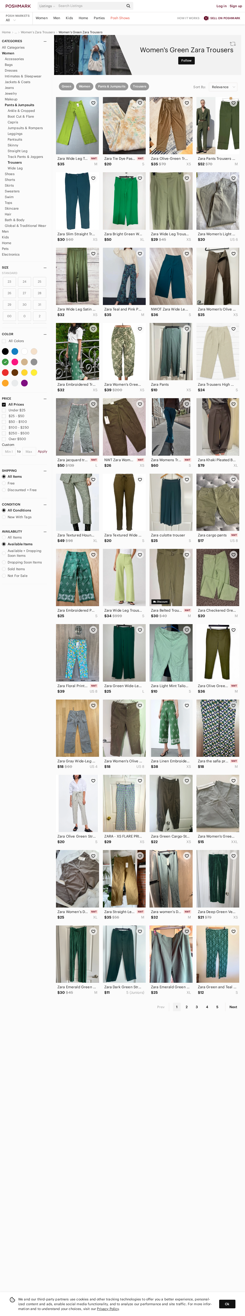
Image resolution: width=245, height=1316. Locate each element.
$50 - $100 (18, 422)
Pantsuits (15, 139)
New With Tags (20, 517)
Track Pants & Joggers (25, 157)
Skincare (12, 208)
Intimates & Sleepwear (23, 76)
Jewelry (11, 93)
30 (24, 305)
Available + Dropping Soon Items (24, 553)
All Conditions (19, 510)
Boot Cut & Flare (21, 116)
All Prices (16, 404)
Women (42, 18)
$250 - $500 (19, 433)
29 (9, 305)
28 (39, 293)
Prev (161, 1007)
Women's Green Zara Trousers (80, 32)
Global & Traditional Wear (25, 226)
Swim (9, 197)
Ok (227, 1304)
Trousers (15, 162)
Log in (222, 6)
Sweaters (12, 191)
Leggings (15, 134)
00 (9, 316)
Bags (9, 65)
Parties (99, 18)
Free (11, 483)
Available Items (20, 544)
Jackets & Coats (17, 82)
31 (39, 305)
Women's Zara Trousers (38, 32)
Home (83, 18)
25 (39, 282)
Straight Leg (18, 151)
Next (233, 1007)
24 (24, 282)
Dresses (11, 70)
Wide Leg (15, 168)
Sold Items (16, 569)
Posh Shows (120, 18)
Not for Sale (18, 576)
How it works (188, 18)
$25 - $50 (16, 416)
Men (56, 18)
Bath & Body (15, 220)
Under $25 (17, 410)
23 (9, 282)
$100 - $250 (19, 427)
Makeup (11, 99)
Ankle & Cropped (21, 111)
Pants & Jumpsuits (19, 105)
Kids (69, 18)
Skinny (13, 145)
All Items (15, 476)
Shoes (10, 174)
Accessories (14, 59)
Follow (186, 60)
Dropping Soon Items (25, 562)
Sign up (236, 6)
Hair (8, 214)
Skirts (9, 185)
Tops (8, 203)
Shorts (10, 180)
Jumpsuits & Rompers (25, 128)
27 (24, 293)
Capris (13, 122)
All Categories (13, 47)
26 (9, 293)
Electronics (11, 254)
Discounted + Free (22, 490)
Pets (5, 249)
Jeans (9, 88)
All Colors (16, 341)
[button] (48, 6)
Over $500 (17, 439)
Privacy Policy (108, 1309)
